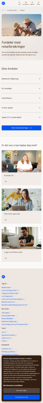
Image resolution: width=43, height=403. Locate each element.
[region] (21, 378)
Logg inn (32, 4)
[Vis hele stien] (3, 10)
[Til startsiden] (3, 3)
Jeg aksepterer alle (21, 397)
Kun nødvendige (21, 390)
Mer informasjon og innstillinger (13, 385)
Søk (19, 4)
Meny (38, 4)
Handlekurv (25, 4)
